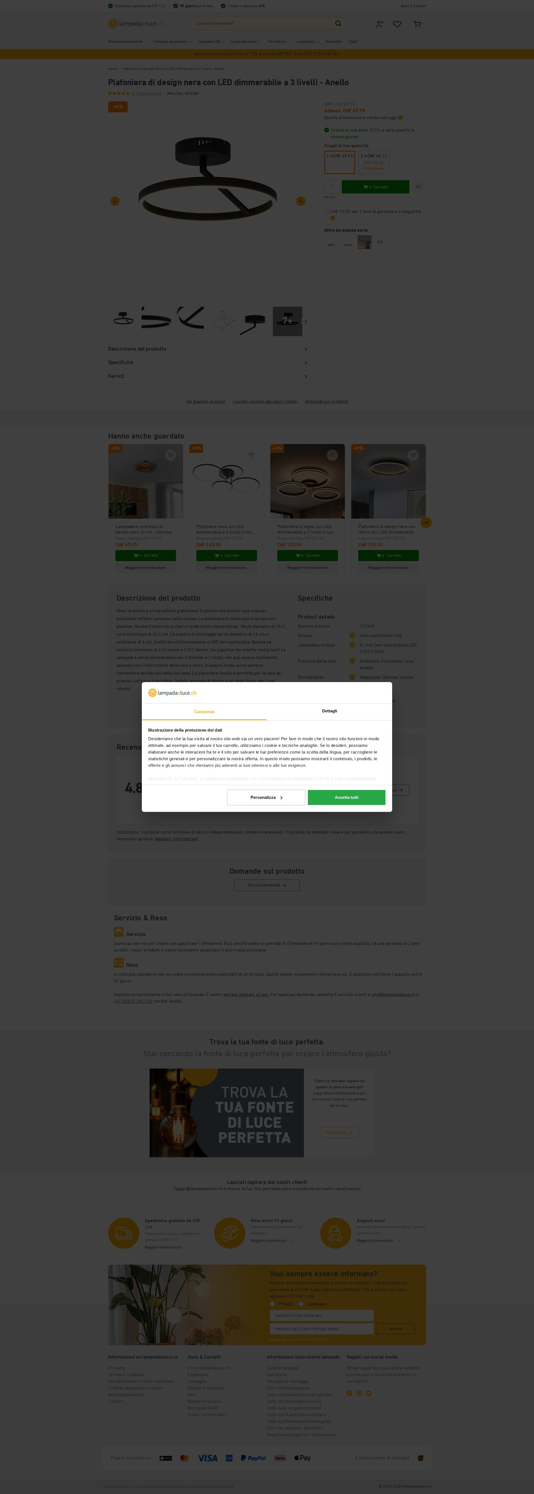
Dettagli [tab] (329, 710)
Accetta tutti (347, 797)
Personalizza (263, 797)
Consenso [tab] (204, 711)
